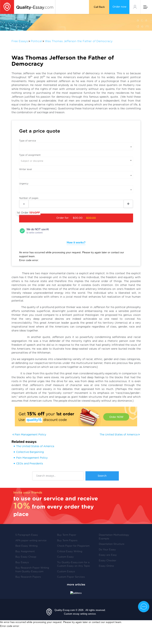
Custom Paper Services (71, 577)
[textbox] (76, 161)
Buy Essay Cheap (25, 557)
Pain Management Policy (30, 434)
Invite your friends (27, 492)
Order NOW (116, 416)
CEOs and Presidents (29, 463)
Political (36, 41)
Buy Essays (22, 562)
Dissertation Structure (111, 544)
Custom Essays (66, 571)
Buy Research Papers (28, 577)
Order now (119, 7)
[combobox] (76, 161)
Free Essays (19, 41)
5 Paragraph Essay (26, 535)
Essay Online (106, 566)
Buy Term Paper (66, 535)
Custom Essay (65, 557)
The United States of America (119, 434)
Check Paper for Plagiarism (73, 546)
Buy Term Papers (67, 540)
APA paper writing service (31, 540)
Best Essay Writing (26, 546)
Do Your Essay (107, 550)
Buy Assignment (25, 551)
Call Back (99, 6)
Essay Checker (107, 560)
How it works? (76, 242)
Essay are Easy (108, 555)
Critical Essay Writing (69, 551)
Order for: (57, 216)
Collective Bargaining (30, 452)
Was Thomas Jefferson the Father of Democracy (79, 41)
